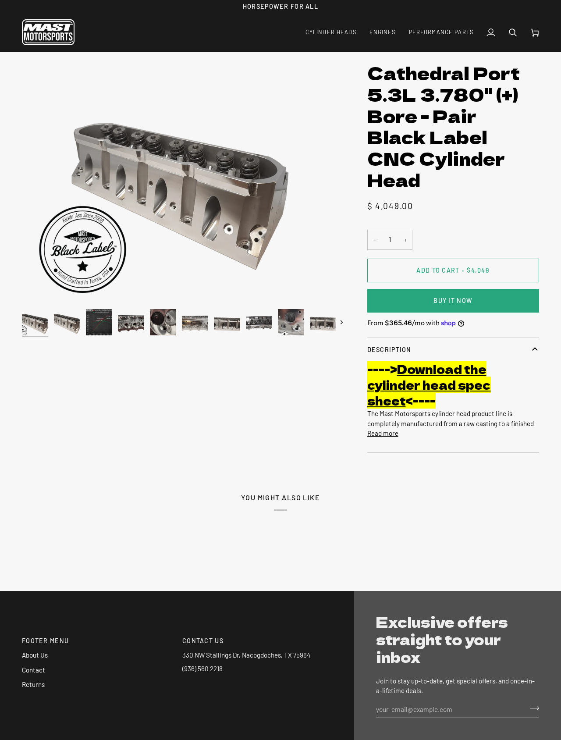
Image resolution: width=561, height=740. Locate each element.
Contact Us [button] (203, 640)
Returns (33, 684)
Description (389, 349)
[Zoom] (38, 288)
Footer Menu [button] (45, 640)
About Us (35, 655)
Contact (33, 670)
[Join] (532, 708)
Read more (382, 433)
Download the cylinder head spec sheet (429, 385)
